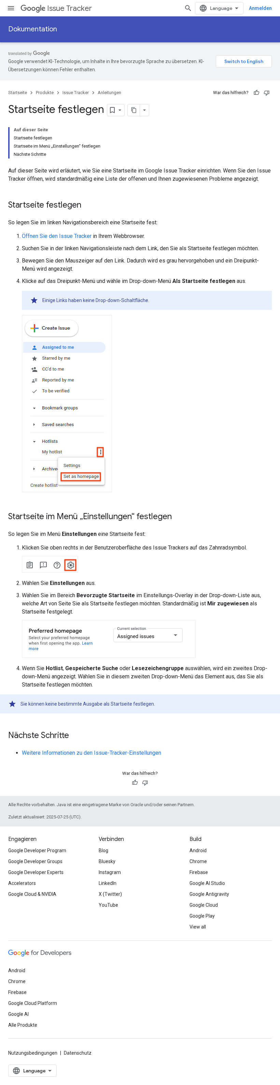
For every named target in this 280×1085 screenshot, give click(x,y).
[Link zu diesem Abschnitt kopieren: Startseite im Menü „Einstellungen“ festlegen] (178, 517)
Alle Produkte (22, 1025)
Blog (103, 850)
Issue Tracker (69, 8)
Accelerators (22, 883)
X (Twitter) (110, 894)
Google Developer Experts (36, 872)
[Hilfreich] (256, 93)
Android (198, 850)
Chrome (198, 861)
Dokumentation (32, 29)
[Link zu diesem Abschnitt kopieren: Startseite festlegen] (88, 205)
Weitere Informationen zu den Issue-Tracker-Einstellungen (91, 753)
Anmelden (260, 8)
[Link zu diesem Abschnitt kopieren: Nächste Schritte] (76, 736)
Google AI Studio (207, 883)
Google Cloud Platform (32, 1003)
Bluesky (107, 861)
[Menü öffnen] (11, 8)
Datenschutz (78, 1053)
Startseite (17, 92)
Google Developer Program (37, 850)
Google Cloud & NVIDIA (32, 894)
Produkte (45, 92)
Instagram (110, 872)
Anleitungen (109, 92)
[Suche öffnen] (188, 8)
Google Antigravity (209, 894)
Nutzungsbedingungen (32, 1053)
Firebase (199, 872)
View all (198, 927)
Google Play (202, 916)
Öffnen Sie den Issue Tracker (57, 236)
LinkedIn (107, 883)
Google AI (18, 1014)
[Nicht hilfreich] (267, 93)
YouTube (108, 905)
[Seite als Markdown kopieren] (134, 110)
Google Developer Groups (35, 861)
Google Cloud (204, 905)
